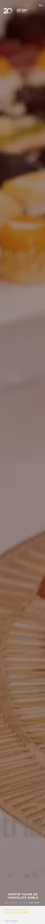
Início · (7, 903)
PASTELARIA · (24, 903)
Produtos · (14, 903)
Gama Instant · (35, 903)
